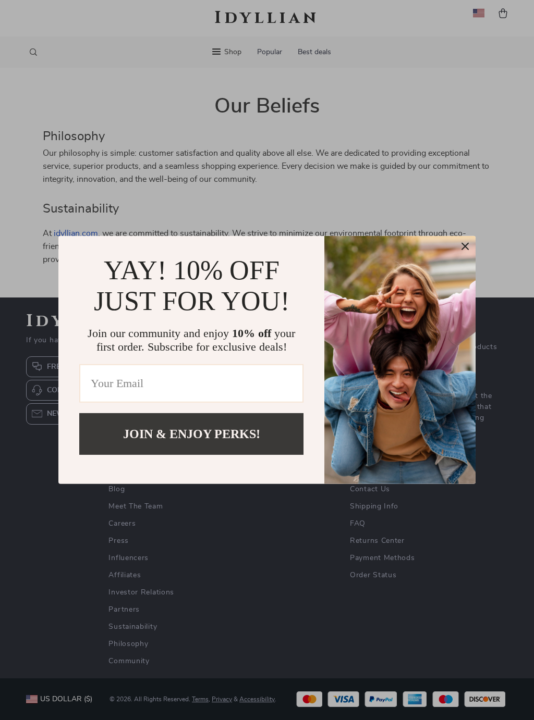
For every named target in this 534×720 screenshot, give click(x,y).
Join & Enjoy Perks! (191, 434)
